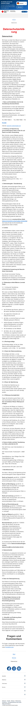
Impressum (4, 702)
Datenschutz (18, 700)
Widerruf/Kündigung (6, 703)
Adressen (4, 700)
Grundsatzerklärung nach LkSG (14, 702)
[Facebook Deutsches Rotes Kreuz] (9, 668)
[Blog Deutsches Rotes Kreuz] (19, 668)
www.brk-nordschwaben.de (14, 126)
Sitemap (13, 700)
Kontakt (4, 123)
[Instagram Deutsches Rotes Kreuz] (14, 668)
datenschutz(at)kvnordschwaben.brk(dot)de (14, 221)
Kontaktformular (9, 647)
